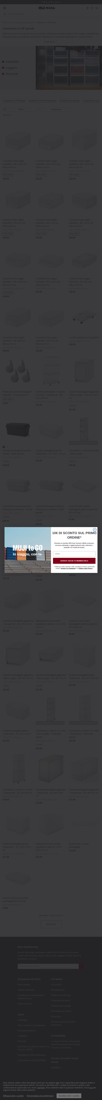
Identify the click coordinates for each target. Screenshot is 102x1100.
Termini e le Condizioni (68, 568)
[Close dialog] (94, 529)
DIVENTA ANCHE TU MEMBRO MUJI (74, 561)
